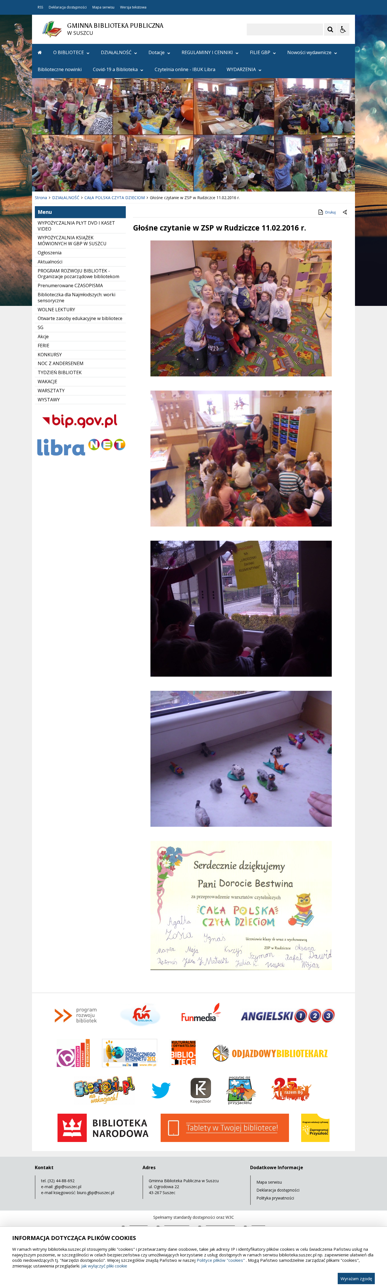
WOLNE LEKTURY (56, 309)
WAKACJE (47, 381)
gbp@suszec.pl (67, 1186)
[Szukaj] (330, 29)
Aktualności (50, 262)
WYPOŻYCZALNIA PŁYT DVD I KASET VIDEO (76, 226)
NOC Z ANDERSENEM (61, 363)
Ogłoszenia (49, 253)
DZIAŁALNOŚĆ (116, 52)
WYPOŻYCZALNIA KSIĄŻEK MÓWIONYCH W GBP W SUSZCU (72, 241)
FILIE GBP (260, 52)
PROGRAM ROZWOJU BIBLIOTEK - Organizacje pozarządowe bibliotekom (78, 274)
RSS (40, 7)
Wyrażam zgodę (356, 1278)
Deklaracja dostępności (68, 7)
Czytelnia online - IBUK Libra (185, 69)
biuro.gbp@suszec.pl (95, 1192)
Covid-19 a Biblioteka (115, 69)
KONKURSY (50, 354)
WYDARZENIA (241, 69)
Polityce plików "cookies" (221, 1260)
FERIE (43, 345)
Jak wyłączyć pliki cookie (104, 1266)
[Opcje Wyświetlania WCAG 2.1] (343, 29)
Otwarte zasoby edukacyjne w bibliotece (80, 318)
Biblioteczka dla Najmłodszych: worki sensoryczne (76, 297)
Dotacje (156, 52)
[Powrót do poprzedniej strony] (345, 212)
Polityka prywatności (275, 1198)
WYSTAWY (49, 400)
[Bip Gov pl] (80, 433)
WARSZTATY (51, 390)
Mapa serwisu (103, 7)
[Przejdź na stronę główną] (40, 52)
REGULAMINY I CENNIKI (207, 52)
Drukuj (330, 212)
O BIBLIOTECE (68, 52)
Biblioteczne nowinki (60, 69)
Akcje (43, 336)
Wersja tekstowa (133, 7)
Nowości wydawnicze (309, 52)
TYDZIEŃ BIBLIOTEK (60, 372)
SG (40, 327)
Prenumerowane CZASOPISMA (70, 285)
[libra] (80, 457)
